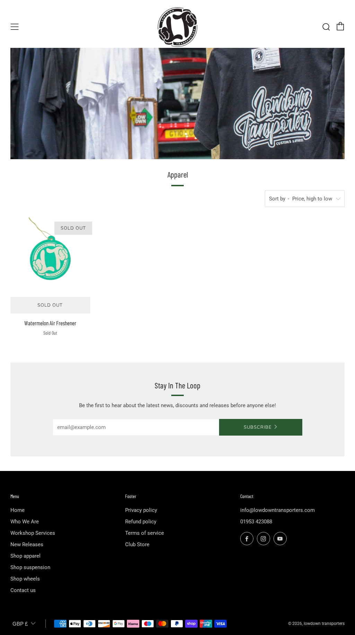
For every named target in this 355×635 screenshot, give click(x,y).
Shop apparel (25, 556)
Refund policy (140, 521)
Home (17, 510)
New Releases (26, 544)
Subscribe (257, 427)
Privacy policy (141, 510)
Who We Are (24, 521)
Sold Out (50, 305)
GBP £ (20, 624)
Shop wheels (25, 579)
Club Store (137, 544)
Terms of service (144, 533)
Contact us (23, 590)
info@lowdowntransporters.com (277, 510)
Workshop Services (32, 533)
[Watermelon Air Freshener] (50, 257)
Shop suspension (30, 567)
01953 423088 (256, 521)
